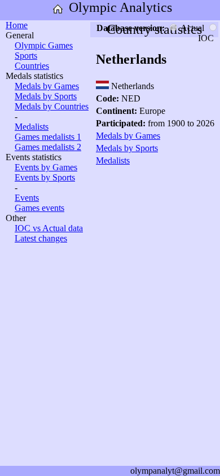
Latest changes (41, 238)
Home (17, 25)
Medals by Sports (46, 96)
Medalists (32, 126)
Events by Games (46, 167)
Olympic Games (44, 45)
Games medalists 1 (48, 137)
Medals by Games (47, 86)
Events (27, 197)
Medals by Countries (52, 106)
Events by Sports (45, 177)
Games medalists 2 (48, 147)
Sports (26, 55)
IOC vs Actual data (49, 228)
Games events (39, 208)
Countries (32, 65)
